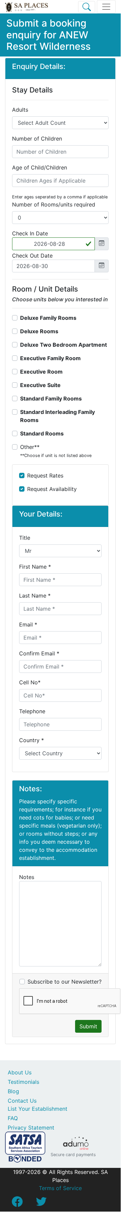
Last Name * (35, 595)
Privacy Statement (31, 1127)
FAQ (13, 1118)
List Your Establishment (37, 1108)
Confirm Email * (39, 653)
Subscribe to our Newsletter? (64, 981)
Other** (56, 451)
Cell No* (30, 682)
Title (24, 537)
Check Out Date (32, 255)
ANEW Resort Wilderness (48, 40)
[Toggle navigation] (106, 6)
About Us (20, 1072)
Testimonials (23, 1081)
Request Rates (45, 475)
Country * (31, 740)
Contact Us (22, 1100)
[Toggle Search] (86, 7)
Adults (20, 109)
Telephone (32, 711)
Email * (28, 624)
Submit (88, 1026)
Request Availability (52, 489)
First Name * (35, 566)
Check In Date (30, 233)
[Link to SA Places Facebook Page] (17, 1203)
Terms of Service (60, 1188)
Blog (13, 1091)
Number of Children (37, 138)
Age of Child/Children (39, 167)
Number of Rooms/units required (53, 204)
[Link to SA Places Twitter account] (41, 1203)
